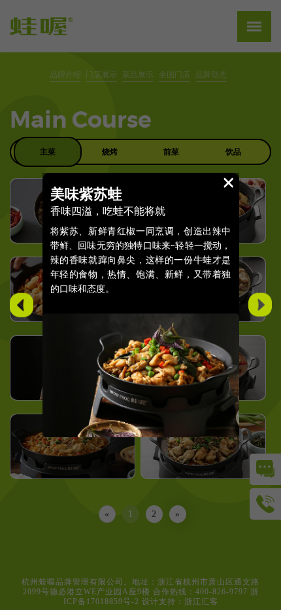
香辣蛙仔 (19, 306)
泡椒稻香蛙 (257, 306)
